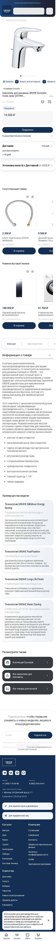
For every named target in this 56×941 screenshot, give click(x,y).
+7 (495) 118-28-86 (10, 783)
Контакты (32, 840)
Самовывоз (33, 835)
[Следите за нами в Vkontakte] (11, 773)
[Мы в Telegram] (4, 773)
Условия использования (27, 749)
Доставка (6, 876)
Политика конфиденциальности (39, 747)
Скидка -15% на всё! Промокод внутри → (28, 2)
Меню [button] (27, 938)
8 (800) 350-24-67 (37, 783)
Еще (51, 96)
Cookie (31, 859)
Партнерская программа (39, 864)
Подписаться (40, 735)
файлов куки (24, 924)
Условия (46, 146)
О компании (33, 830)
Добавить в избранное (42, 101)
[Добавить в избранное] (27, 197)
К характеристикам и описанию (16, 136)
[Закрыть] (48, 920)
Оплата (5, 881)
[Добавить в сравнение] (49, 101)
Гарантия (6, 891)
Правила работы (10, 900)
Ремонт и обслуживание (13, 895)
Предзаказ (27, 129)
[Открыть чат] (23, 773)
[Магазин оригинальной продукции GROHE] (6, 10)
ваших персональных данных (17, 927)
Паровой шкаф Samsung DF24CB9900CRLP (13, 313)
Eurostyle (16, 89)
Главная (6, 938)
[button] (20, 76)
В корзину (19, 251)
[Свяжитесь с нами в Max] (17, 773)
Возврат (6, 886)
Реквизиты (7, 905)
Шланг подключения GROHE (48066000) (15, 239)
